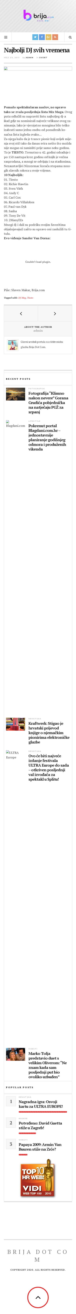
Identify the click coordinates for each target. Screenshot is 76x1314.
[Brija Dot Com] (38, 15)
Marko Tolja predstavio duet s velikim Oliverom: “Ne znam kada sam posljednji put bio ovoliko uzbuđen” (47, 1065)
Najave (23, 1118)
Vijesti (32, 1049)
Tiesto (30, 297)
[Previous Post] (21, 313)
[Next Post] (55, 313)
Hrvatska (34, 719)
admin (29, 57)
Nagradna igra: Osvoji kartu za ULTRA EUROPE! (41, 1104)
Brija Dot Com (38, 1255)
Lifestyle (34, 421)
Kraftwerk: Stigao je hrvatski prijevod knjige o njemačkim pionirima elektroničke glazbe (48, 732)
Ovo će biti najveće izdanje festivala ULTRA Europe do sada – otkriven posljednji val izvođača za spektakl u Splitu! (48, 768)
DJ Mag (22, 297)
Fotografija (36, 388)
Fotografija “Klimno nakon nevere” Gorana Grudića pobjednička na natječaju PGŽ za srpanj (48, 402)
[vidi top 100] (38, 1178)
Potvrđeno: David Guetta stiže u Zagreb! (40, 1125)
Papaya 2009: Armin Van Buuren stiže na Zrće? (40, 1147)
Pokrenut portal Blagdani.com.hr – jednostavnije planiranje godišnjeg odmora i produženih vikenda (47, 437)
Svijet (43, 57)
